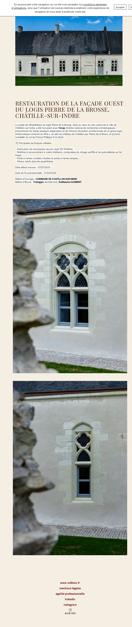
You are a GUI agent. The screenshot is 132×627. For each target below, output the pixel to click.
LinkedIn (70, 599)
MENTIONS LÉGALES (70, 588)
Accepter (120, 7)
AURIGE (70, 612)
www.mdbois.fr (70, 582)
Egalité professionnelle (70, 593)
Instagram (70, 604)
